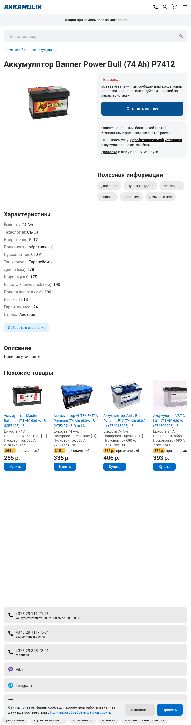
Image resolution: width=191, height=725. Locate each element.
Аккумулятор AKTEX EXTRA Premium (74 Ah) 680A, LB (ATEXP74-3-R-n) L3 (76, 420)
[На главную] (23, 7)
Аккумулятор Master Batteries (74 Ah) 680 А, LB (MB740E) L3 (25, 420)
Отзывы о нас (160, 196)
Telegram (24, 685)
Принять (170, 709)
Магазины (171, 185)
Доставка (109, 151)
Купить (15, 466)
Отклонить (140, 709)
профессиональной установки (157, 139)
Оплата (107, 196)
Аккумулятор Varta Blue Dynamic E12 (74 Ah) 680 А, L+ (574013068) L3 (124, 420)
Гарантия (131, 196)
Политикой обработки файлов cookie (80, 712)
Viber (20, 669)
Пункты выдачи (140, 185)
